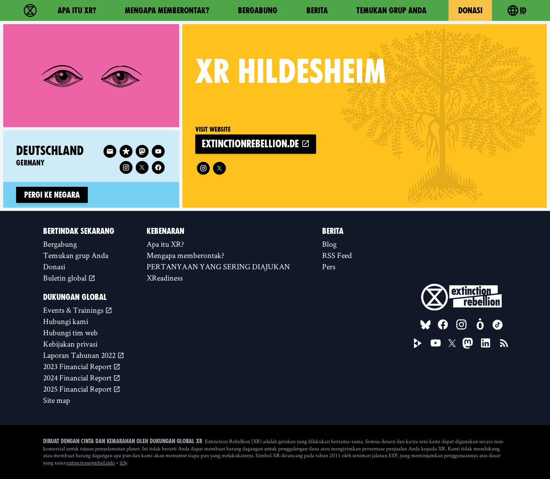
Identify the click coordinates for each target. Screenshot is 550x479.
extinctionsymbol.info (91, 462)
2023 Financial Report (78, 366)
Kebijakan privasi (70, 344)
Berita (317, 10)
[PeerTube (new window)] (417, 343)
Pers (328, 266)
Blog (329, 244)
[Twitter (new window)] (219, 168)
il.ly (123, 462)
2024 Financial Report (78, 377)
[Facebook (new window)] (158, 167)
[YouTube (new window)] (435, 343)
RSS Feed (337, 255)
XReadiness (165, 278)
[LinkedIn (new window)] (485, 343)
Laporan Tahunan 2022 (80, 355)
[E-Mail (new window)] (109, 151)
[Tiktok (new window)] (497, 324)
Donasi (470, 10)
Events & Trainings (74, 310)
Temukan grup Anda (391, 10)
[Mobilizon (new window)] (480, 324)
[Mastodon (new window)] (142, 151)
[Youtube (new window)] (158, 151)
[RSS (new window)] (504, 343)
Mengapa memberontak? (167, 10)
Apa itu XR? (77, 10)
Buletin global (65, 278)
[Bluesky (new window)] (425, 324)
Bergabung (257, 10)
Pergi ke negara (52, 195)
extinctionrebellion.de (251, 144)
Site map (56, 400)
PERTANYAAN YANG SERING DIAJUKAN (218, 266)
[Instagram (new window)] (203, 168)
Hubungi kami (65, 321)
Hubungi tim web (70, 332)
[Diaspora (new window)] (126, 151)
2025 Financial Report (78, 389)
